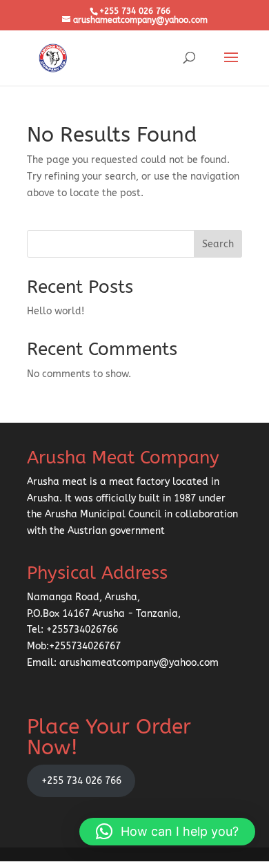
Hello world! (55, 311)
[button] (167, 831)
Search (218, 244)
